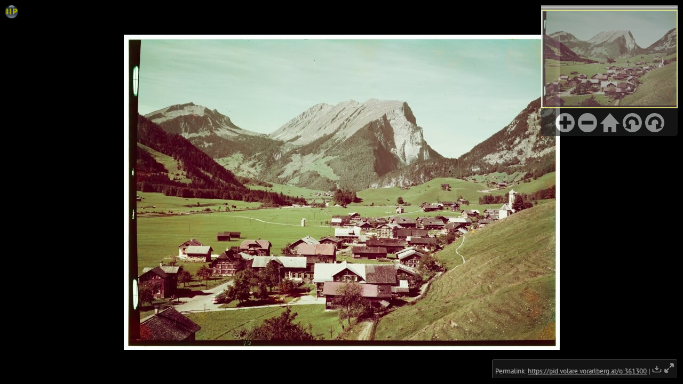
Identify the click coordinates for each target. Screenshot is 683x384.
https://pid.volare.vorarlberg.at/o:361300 (587, 370)
